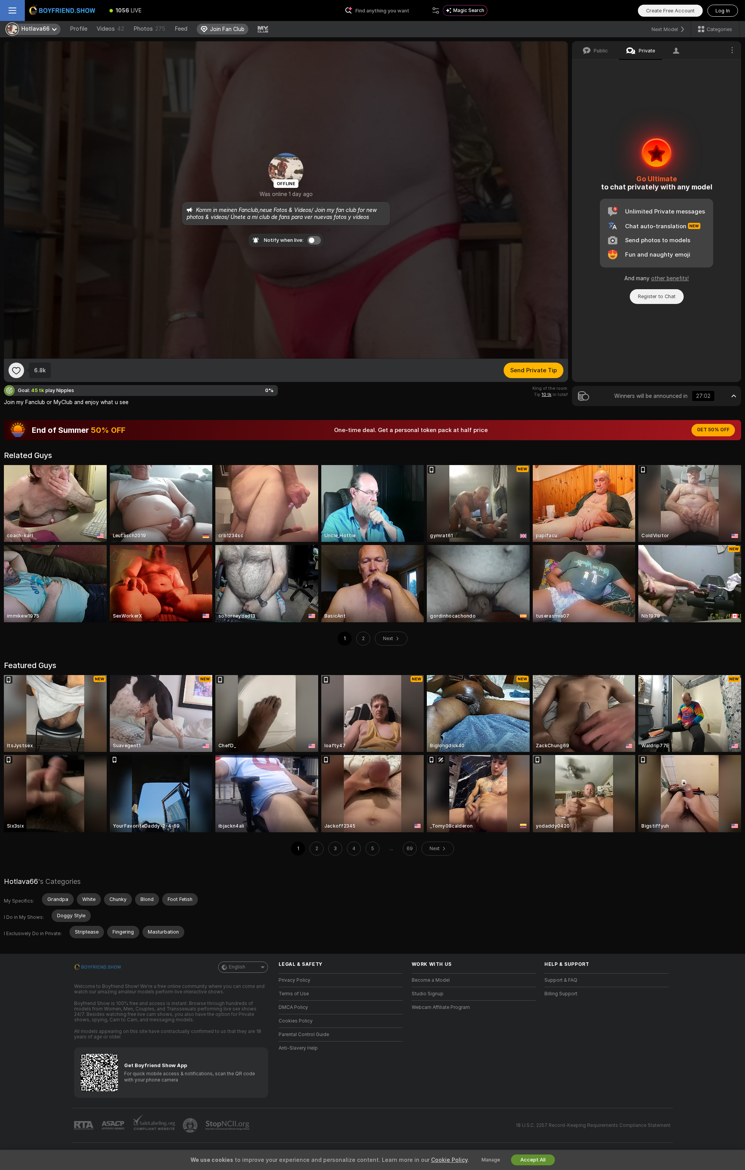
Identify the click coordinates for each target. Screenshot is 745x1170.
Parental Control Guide (304, 1034)
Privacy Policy (294, 980)
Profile (78, 28)
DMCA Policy (293, 1007)
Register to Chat (657, 296)
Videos (110, 28)
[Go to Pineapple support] (191, 1125)
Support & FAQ (560, 980)
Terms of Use (294, 993)
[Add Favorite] (16, 370)
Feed (181, 28)
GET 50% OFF (713, 429)
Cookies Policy (296, 1021)
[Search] (435, 10)
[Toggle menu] (12, 10)
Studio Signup (428, 993)
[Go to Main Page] (63, 10)
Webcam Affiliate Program (441, 1007)
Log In (723, 11)
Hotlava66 (21, 881)
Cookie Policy (449, 1160)
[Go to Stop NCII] (228, 1125)
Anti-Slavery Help (298, 1048)
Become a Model (431, 980)
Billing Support (560, 993)
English (237, 967)
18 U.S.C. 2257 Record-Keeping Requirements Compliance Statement (593, 1125)
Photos (149, 28)
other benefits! (670, 278)
